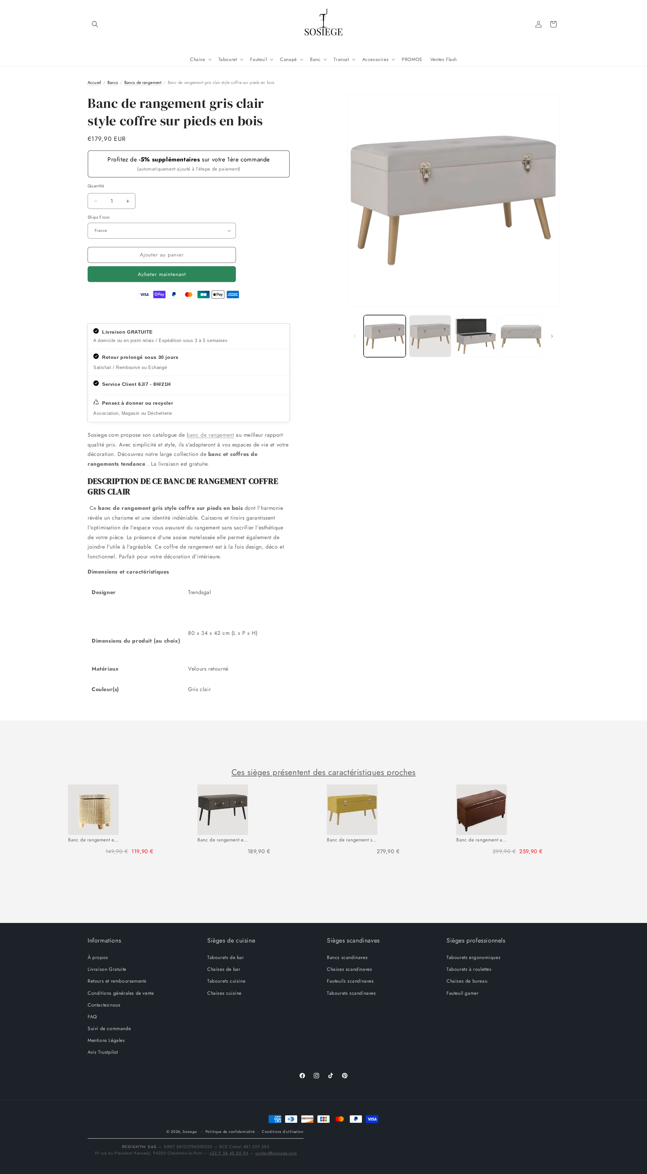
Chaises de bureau (466, 981)
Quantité (96, 186)
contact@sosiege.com (276, 1153)
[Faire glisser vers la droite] (552, 336)
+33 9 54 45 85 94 (228, 1153)
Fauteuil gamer (462, 993)
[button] (95, 24)
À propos (98, 957)
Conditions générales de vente (121, 993)
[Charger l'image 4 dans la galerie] (521, 336)
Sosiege (190, 1131)
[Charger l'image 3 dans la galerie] (476, 336)
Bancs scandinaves (347, 957)
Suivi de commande (109, 1028)
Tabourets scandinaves (351, 993)
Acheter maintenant (162, 274)
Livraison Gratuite (107, 969)
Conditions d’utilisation (283, 1131)
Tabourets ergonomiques (473, 957)
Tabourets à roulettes (469, 969)
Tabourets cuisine (226, 981)
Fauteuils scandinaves (350, 981)
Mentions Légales (106, 1040)
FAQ (92, 1016)
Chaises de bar (223, 969)
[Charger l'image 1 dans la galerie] (385, 336)
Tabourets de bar (225, 957)
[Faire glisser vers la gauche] (354, 336)
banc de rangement (210, 435)
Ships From (99, 217)
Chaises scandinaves (349, 969)
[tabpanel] (129, 822)
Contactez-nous (104, 1004)
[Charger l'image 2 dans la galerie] (430, 336)
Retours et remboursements (117, 981)
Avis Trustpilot (103, 1052)
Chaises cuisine (224, 993)
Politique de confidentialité (230, 1131)
